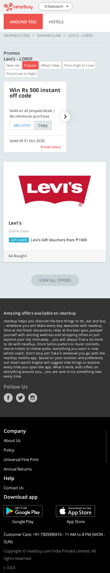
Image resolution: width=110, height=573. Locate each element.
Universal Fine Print (21, 459)
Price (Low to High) (21, 73)
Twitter (20, 397)
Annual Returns (18, 469)
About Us (12, 440)
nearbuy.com (17, 35)
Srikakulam (49, 35)
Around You (23, 22)
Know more (51, 146)
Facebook (8, 397)
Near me (13, 65)
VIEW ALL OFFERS (55, 280)
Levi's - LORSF (80, 35)
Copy (43, 125)
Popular (30, 65)
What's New (50, 65)
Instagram (32, 397)
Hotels (56, 22)
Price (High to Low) (79, 65)
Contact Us (14, 487)
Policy (9, 450)
